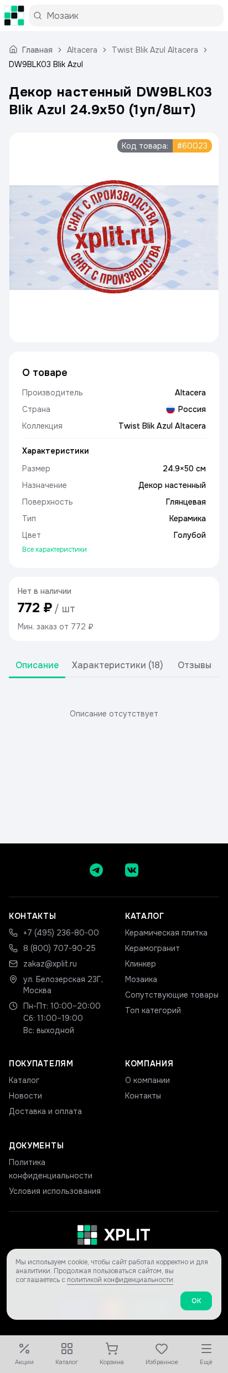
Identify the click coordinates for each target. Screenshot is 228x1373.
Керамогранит (152, 948)
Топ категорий (153, 1010)
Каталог (24, 1080)
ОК (196, 1300)
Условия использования (55, 1191)
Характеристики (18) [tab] (117, 665)
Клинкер (140, 964)
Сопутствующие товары (172, 995)
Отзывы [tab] (194, 665)
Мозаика (141, 979)
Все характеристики (54, 549)
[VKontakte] (131, 870)
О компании (147, 1080)
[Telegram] (96, 870)
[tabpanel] (114, 713)
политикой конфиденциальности (120, 1279)
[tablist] (114, 665)
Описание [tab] (37, 665)
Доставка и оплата (45, 1111)
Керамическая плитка (166, 933)
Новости (25, 1096)
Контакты (143, 1096)
